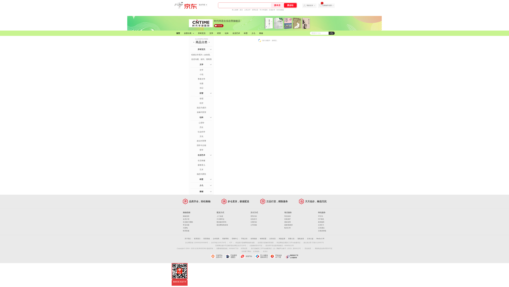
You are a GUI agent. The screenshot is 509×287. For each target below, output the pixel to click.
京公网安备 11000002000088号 (196, 243)
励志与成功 (201, 108)
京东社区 (272, 239)
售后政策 (287, 216)
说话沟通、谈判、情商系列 (201, 59)
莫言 (241, 10)
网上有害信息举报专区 (262, 256)
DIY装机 (321, 219)
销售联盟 (263, 239)
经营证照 (244, 248)
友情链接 (254, 239)
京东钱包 (256, 251)
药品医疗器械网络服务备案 (245, 243)
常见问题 (186, 225)
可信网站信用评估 (217, 256)
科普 (246, 33)
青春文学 (201, 79)
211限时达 (220, 219)
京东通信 (321, 228)
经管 (219, 33)
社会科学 (201, 132)
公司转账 (254, 225)
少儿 (253, 33)
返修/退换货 (288, 225)
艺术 (201, 169)
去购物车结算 (327, 5)
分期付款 (254, 222)
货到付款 (254, 216)
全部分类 (187, 33)
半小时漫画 (263, 10)
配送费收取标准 (222, 225)
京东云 (265, 251)
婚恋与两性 (201, 174)
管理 (201, 99)
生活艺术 (236, 33)
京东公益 (310, 239)
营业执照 (308, 248)
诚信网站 (247, 256)
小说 (201, 74)
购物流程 (186, 216)
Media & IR (320, 239)
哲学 (201, 150)
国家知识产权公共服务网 (292, 256)
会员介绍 (186, 219)
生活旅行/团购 (188, 222)
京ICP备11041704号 (218, 243)
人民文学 (247, 10)
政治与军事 (201, 141)
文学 (211, 33)
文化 (201, 136)
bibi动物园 (280, 10)
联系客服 (186, 231)
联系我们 (197, 239)
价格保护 (287, 219)
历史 (201, 127)
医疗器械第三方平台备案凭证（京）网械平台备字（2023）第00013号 (276, 248)
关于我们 (188, 239)
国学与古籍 (201, 145)
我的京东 (310, 5)
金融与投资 (201, 112)
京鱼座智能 (322, 231)
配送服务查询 (221, 222)
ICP (230, 243)
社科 (227, 33)
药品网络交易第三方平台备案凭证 (288, 243)
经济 (201, 103)
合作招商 (216, 239)
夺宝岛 (320, 216)
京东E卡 (321, 225)
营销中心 (235, 239)
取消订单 (287, 228)
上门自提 (220, 216)
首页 (178, 33)
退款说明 (287, 222)
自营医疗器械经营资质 (266, 243)
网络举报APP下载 (277, 256)
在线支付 (254, 219)
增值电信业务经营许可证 (323, 248)
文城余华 (272, 10)
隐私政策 (301, 239)
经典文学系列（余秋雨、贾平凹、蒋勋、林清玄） (201, 55)
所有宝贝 (201, 33)
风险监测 (282, 239)
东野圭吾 (255, 10)
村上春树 (235, 10)
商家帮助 (225, 239)
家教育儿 (201, 165)
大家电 (185, 228)
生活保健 (201, 160)
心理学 (201, 123)
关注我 (219, 26)
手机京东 (244, 239)
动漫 (201, 83)
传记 (201, 88)
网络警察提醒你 (232, 256)
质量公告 (291, 239)
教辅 (261, 33)
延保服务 (321, 222)
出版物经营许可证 (256, 245)
